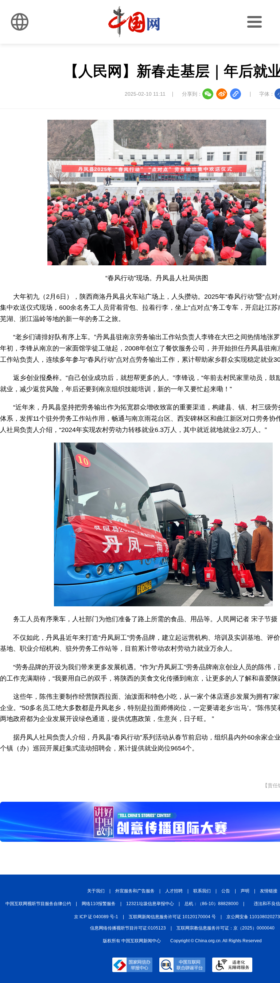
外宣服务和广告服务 (135, 890)
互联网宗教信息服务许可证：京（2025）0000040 (225, 928)
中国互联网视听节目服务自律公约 (38, 903)
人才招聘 (174, 890)
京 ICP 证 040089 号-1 (96, 916)
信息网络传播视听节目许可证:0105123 (128, 928)
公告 (225, 890)
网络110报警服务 (99, 903)
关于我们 (96, 890)
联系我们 (202, 890)
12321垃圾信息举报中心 (150, 903)
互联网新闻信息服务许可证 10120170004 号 (172, 916)
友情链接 (268, 890)
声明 (245, 890)
